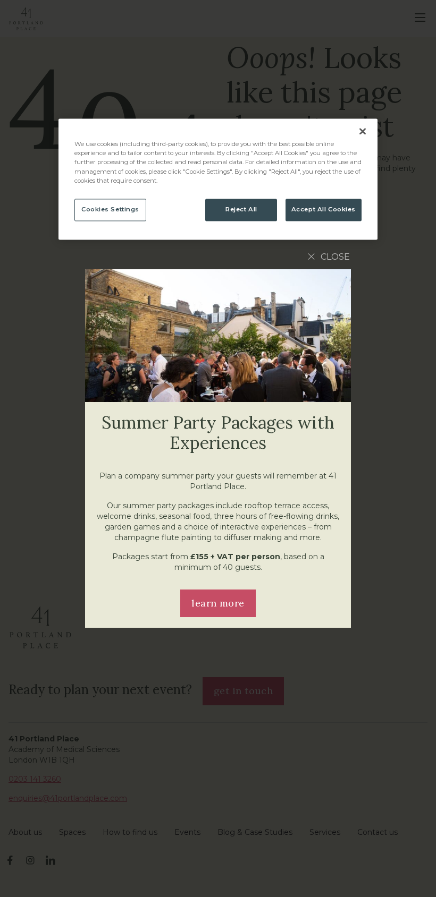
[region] (218, 179)
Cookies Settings (110, 209)
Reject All (241, 209)
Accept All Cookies (323, 209)
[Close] (362, 131)
